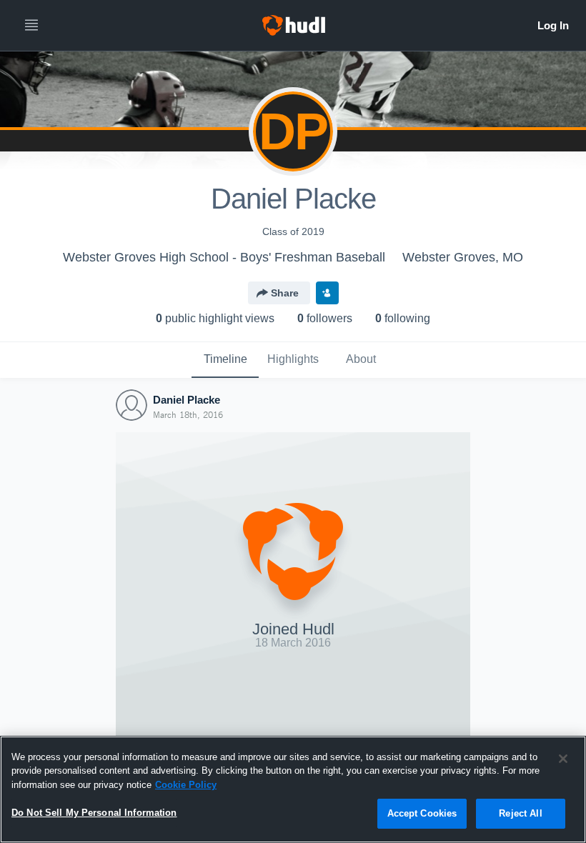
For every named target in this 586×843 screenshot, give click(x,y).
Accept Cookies (422, 813)
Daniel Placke (186, 400)
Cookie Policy (186, 784)
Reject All (520, 813)
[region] (293, 789)
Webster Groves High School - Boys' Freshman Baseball (224, 257)
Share (285, 293)
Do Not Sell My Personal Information (94, 812)
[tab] (225, 360)
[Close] (563, 758)
